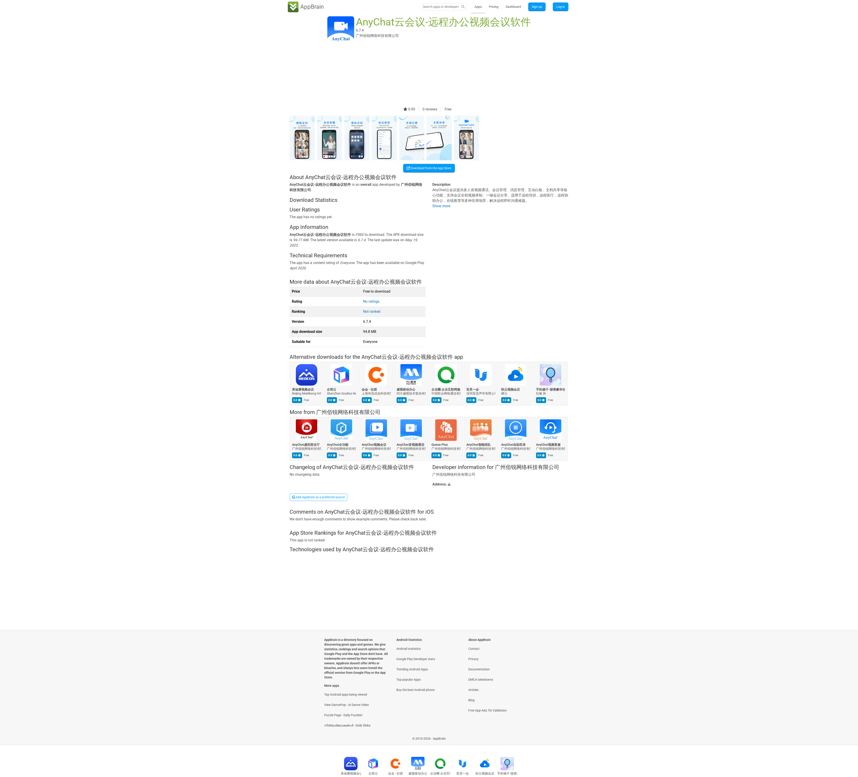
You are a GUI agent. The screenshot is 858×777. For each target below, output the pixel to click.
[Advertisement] (424, 75)
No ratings (371, 301)
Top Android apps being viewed (345, 694)
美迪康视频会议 (303, 389)
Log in (560, 6)
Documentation (479, 669)
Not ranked (371, 311)
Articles (473, 690)
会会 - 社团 (369, 389)
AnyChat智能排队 (478, 444)
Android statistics (408, 648)
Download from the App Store (430, 168)
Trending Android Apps (412, 669)
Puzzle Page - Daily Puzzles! (343, 715)
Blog (471, 700)
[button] (500, 484)
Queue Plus (439, 444)
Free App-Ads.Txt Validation (487, 710)
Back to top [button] (847, 736)
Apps (478, 6)
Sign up (537, 6)
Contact (473, 648)
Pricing (493, 6)
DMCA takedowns (480, 679)
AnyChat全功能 (337, 444)
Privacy (473, 659)
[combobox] (441, 6)
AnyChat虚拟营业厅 (306, 444)
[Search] (463, 6)
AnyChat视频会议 (374, 444)
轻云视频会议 (510, 389)
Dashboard (513, 6)
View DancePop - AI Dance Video (346, 705)
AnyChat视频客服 (548, 444)
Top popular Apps (408, 679)
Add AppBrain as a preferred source (320, 497)
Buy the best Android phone (415, 690)
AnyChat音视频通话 (410, 444)
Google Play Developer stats (415, 659)
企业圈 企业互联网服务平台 (446, 389)
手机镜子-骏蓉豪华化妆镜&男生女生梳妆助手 (550, 389)
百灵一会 (472, 389)
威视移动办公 (406, 389)
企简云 (331, 389)
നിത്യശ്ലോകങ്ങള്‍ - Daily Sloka (347, 725)
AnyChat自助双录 (513, 444)
